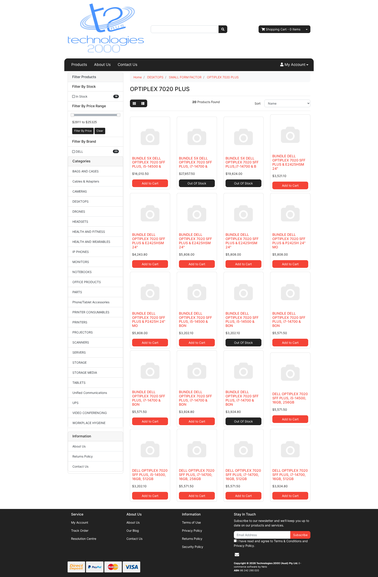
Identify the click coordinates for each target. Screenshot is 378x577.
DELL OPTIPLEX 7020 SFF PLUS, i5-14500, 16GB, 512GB (150, 474)
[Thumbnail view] (134, 103)
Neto (264, 566)
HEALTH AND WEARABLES (91, 242)
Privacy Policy (192, 530)
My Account (79, 522)
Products (79, 64)
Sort (258, 103)
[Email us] (237, 554)
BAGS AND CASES (85, 171)
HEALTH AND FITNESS (88, 231)
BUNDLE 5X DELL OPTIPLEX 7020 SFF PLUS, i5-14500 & (148, 162)
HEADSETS (80, 221)
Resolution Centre (83, 538)
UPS (75, 403)
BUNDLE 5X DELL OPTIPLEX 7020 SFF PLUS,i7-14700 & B (242, 162)
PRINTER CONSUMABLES (90, 312)
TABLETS (79, 382)
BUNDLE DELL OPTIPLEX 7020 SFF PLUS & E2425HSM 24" (288, 162)
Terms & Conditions (287, 541)
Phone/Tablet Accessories (90, 302)
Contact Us (127, 64)
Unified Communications (89, 393)
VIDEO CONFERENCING (89, 413)
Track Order (79, 530)
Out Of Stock (196, 183)
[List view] (142, 103)
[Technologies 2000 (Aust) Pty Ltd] (106, 29)
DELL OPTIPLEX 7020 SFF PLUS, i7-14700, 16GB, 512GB (243, 474)
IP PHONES (80, 252)
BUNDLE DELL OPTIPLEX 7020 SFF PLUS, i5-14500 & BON (195, 319)
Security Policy (192, 547)
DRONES (78, 211)
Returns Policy (82, 456)
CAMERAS (79, 191)
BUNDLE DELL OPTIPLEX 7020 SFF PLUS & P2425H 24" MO (288, 241)
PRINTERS (79, 322)
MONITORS (80, 262)
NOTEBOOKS (82, 272)
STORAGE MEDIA (84, 372)
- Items (283, 29)
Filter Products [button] (84, 77)
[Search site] (223, 29)
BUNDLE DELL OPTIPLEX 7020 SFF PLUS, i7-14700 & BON (288, 319)
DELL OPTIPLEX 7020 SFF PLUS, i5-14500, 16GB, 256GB (290, 398)
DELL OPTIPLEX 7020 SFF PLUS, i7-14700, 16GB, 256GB (196, 474)
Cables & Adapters (85, 181)
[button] (294, 64)
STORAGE (79, 362)
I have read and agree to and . (271, 543)
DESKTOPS (80, 201)
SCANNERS (80, 342)
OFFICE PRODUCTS (86, 282)
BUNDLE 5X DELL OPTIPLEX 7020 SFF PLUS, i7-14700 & (195, 162)
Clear (99, 130)
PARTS (77, 292)
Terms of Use (191, 522)
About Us (102, 64)
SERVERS (79, 352)
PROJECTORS (82, 332)
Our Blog (132, 530)
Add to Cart (150, 183)
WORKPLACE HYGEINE (88, 423)
